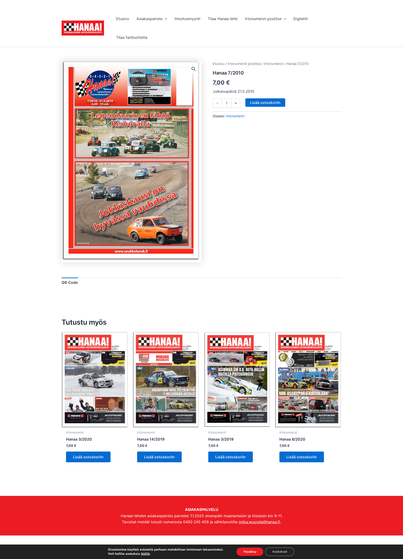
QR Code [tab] (70, 282)
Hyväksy (249, 551)
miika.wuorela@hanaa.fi (259, 522)
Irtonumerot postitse (244, 64)
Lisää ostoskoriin (265, 102)
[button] (165, 18)
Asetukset (279, 551)
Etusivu (219, 64)
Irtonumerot (273, 64)
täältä (145, 554)
